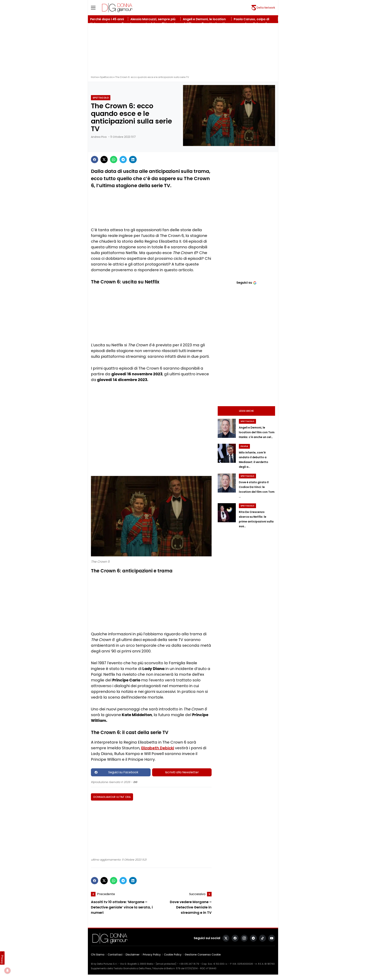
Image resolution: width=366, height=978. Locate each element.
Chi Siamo (97, 954)
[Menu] (95, 7)
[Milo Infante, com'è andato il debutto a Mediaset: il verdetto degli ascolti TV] (227, 453)
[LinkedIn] (133, 159)
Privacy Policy (152, 954)
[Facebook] (94, 159)
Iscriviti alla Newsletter (182, 772)
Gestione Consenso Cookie (203, 954)
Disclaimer (133, 954)
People (244, 446)
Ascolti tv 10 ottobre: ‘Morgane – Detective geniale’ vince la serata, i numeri (122, 907)
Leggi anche (246, 410)
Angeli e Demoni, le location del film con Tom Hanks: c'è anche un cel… (256, 432)
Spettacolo (106, 77)
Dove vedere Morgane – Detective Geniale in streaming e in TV (191, 907)
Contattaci (115, 954)
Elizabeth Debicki (157, 748)
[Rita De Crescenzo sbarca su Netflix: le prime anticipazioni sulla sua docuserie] (227, 512)
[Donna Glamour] (117, 7)
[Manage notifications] (7, 971)
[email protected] (166, 963)
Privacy (2, 959)
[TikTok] (262, 938)
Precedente (106, 894)
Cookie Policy (172, 954)
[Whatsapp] (113, 159)
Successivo (197, 894)
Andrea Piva (99, 137)
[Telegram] (123, 159)
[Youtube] (271, 938)
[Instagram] (244, 938)
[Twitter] (104, 159)
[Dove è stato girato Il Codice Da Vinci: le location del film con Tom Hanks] (227, 483)
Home (94, 77)
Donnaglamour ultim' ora (112, 797)
